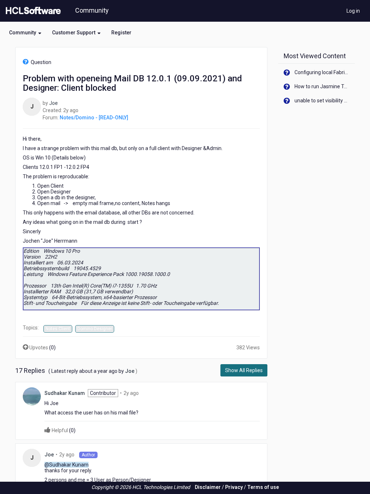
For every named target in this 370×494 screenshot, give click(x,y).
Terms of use (263, 487)
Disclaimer (208, 487)
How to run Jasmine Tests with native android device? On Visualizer (322, 86)
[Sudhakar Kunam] (32, 396)
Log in (353, 11)
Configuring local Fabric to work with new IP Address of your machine (322, 72)
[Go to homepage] (32, 11)
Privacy (234, 487)
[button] (25, 32)
